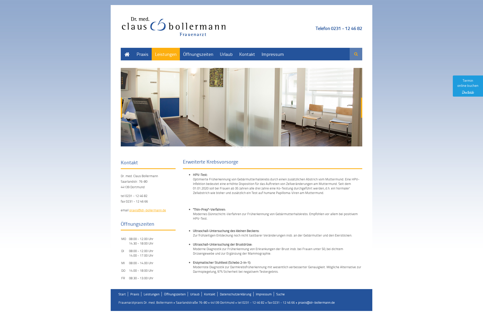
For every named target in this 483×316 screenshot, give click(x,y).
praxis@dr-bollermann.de (147, 210)
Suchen (356, 54)
